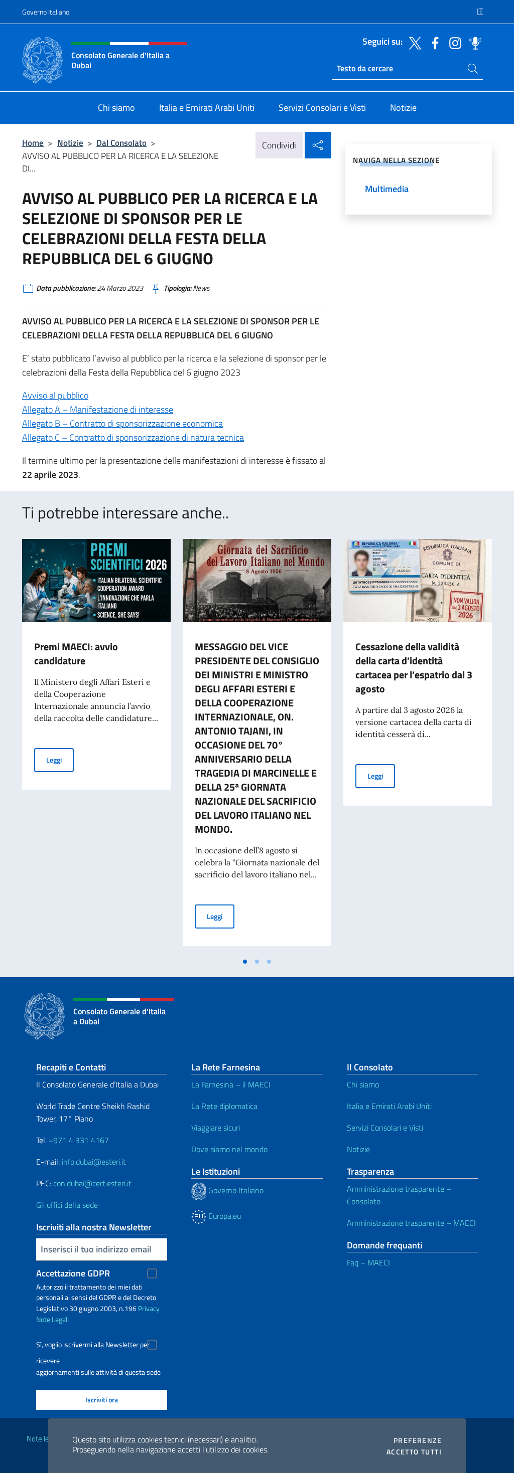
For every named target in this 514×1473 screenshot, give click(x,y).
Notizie (70, 142)
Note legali (43, 1438)
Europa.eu (223, 1216)
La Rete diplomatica (224, 1106)
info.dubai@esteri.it (94, 1162)
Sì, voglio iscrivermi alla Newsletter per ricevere (93, 1346)
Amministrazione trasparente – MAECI (411, 1223)
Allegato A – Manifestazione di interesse (97, 409)
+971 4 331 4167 (79, 1140)
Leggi (60, 759)
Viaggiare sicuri (215, 1128)
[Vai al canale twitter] (413, 42)
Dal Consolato (121, 142)
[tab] (245, 962)
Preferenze (418, 1440)
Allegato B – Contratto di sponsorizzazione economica (122, 423)
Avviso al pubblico (55, 395)
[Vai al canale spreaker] (473, 42)
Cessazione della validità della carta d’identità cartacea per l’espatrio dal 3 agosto (413, 667)
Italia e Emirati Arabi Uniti (389, 1106)
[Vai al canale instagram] (453, 42)
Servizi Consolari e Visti (385, 1128)
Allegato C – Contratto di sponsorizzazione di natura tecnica (133, 437)
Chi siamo (363, 1084)
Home (33, 142)
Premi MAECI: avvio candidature (76, 653)
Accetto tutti (414, 1451)
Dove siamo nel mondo (229, 1149)
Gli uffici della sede (67, 1205)
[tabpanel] (96, 745)
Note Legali (52, 1319)
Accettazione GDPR (73, 1273)
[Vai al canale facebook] (433, 42)
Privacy (149, 1308)
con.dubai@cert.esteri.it (92, 1183)
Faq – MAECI (368, 1262)
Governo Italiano (45, 12)
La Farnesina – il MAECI (231, 1084)
